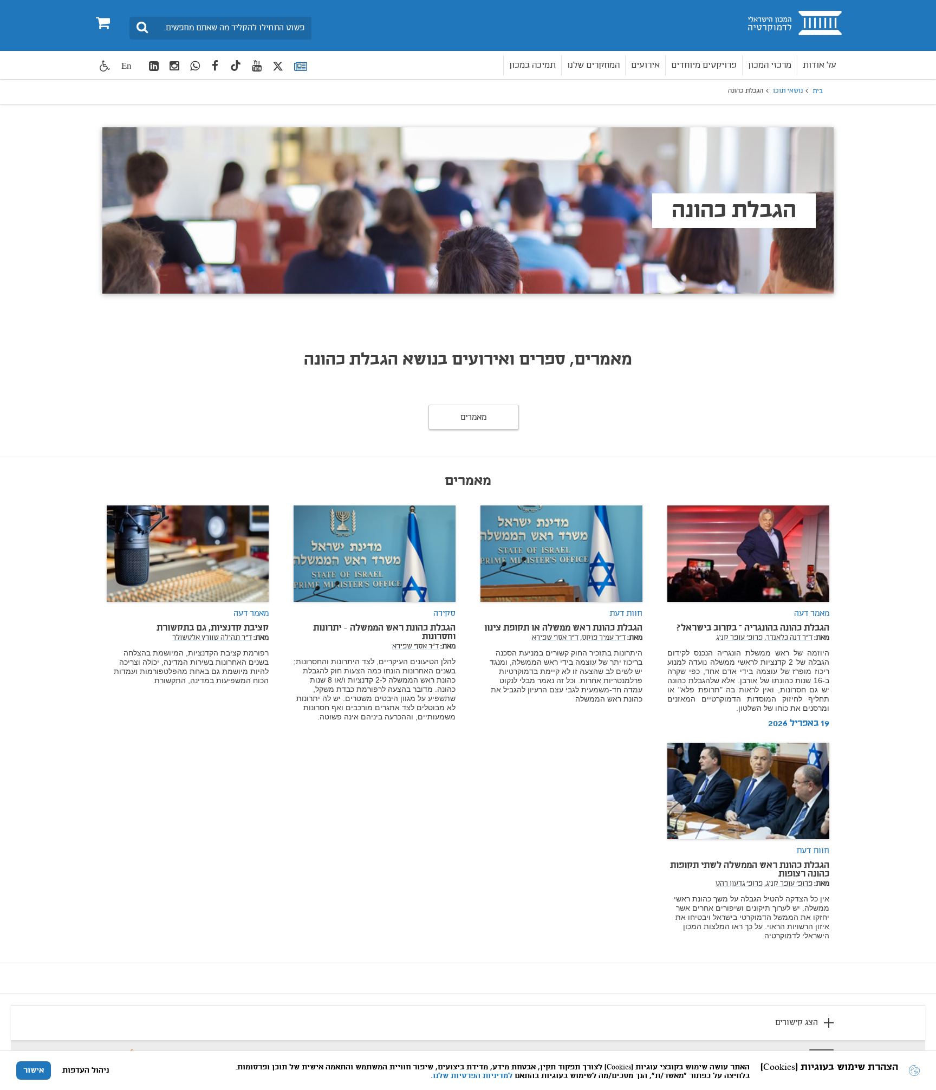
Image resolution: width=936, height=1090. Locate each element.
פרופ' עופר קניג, (788, 884)
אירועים (645, 65)
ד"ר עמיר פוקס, (603, 638)
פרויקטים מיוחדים (704, 65)
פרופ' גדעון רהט (739, 884)
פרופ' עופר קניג (739, 638)
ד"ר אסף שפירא (555, 638)
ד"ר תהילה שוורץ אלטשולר (212, 638)
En (126, 66)
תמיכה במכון (532, 65)
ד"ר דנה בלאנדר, (788, 638)
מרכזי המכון (769, 65)
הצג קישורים (796, 1022)
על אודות (819, 65)
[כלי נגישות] (105, 66)
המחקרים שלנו (593, 65)
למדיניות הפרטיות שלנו (472, 1076)
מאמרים (473, 417)
